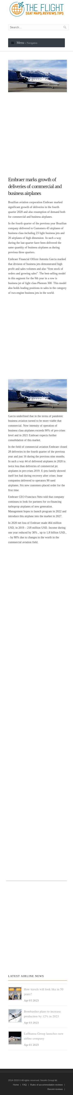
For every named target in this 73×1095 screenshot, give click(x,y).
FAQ (24, 1084)
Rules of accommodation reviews (46, 1084)
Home (16, 1084)
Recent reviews (55, 1089)
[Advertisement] (36, 132)
